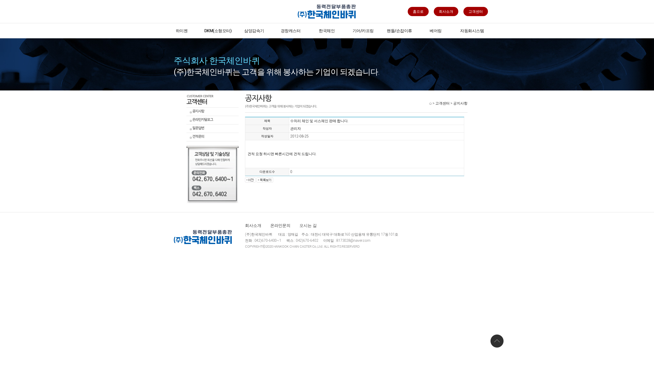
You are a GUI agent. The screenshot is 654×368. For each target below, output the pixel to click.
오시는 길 (308, 225)
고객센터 (476, 11)
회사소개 (446, 11)
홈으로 (418, 11)
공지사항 (460, 103)
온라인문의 (280, 225)
